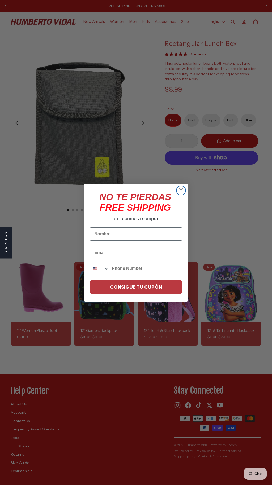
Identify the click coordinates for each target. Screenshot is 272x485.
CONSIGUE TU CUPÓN (136, 287)
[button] (6, 242)
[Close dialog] (181, 190)
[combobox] (99, 268)
